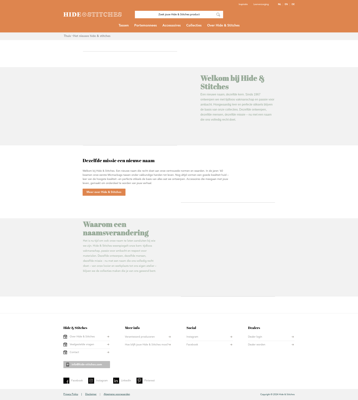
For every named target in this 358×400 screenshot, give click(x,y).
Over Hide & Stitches (82, 336)
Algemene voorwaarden (117, 394)
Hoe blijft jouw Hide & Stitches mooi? (147, 344)
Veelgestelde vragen (82, 344)
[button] (280, 4)
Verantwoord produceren (140, 337)
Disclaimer (91, 394)
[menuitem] (123, 27)
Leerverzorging (261, 4)
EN (286, 4)
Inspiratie (243, 4)
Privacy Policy (70, 394)
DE (293, 4)
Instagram (192, 337)
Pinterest (149, 380)
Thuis (67, 36)
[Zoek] (218, 14)
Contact (74, 352)
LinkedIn (126, 380)
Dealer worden (256, 344)
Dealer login (255, 337)
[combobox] (179, 14)
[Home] (92, 14)
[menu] (179, 27)
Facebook (192, 344)
